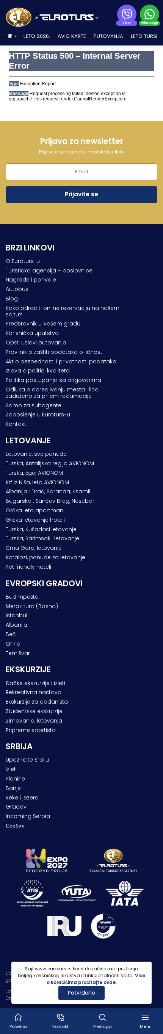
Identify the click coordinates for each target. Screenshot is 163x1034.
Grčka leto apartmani (35, 510)
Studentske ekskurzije (34, 711)
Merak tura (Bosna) (32, 606)
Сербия (15, 825)
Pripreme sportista (31, 730)
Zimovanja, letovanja (34, 720)
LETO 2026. (37, 36)
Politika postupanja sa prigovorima (53, 380)
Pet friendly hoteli (28, 567)
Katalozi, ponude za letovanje (45, 557)
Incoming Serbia (28, 816)
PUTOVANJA (108, 36)
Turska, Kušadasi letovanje (41, 529)
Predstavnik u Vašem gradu (43, 323)
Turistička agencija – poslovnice (49, 270)
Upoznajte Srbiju (27, 759)
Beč (11, 634)
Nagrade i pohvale (31, 279)
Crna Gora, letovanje (34, 548)
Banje (13, 788)
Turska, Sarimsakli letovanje (42, 538)
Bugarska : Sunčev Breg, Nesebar (50, 501)
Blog (12, 298)
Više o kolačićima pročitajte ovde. (96, 979)
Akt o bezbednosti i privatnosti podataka (61, 361)
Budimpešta (22, 597)
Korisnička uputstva (32, 333)
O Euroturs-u (23, 261)
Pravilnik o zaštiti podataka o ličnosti (54, 352)
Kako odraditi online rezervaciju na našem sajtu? (62, 311)
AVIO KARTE (72, 36)
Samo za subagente (33, 405)
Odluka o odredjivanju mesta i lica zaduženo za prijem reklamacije (52, 393)
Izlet (11, 769)
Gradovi (17, 806)
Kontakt (16, 424)
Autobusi (18, 289)
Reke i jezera (22, 797)
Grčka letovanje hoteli (35, 520)
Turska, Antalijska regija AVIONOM (50, 463)
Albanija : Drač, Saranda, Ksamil (48, 491)
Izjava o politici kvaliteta (38, 370)
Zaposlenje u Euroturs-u (38, 414)
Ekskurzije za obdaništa (37, 701)
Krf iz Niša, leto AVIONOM (37, 482)
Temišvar (18, 653)
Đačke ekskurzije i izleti (35, 683)
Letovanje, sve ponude (36, 454)
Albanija (16, 625)
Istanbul (16, 615)
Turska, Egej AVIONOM (34, 473)
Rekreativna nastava (33, 692)
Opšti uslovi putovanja (36, 342)
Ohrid (13, 644)
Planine (15, 778)
